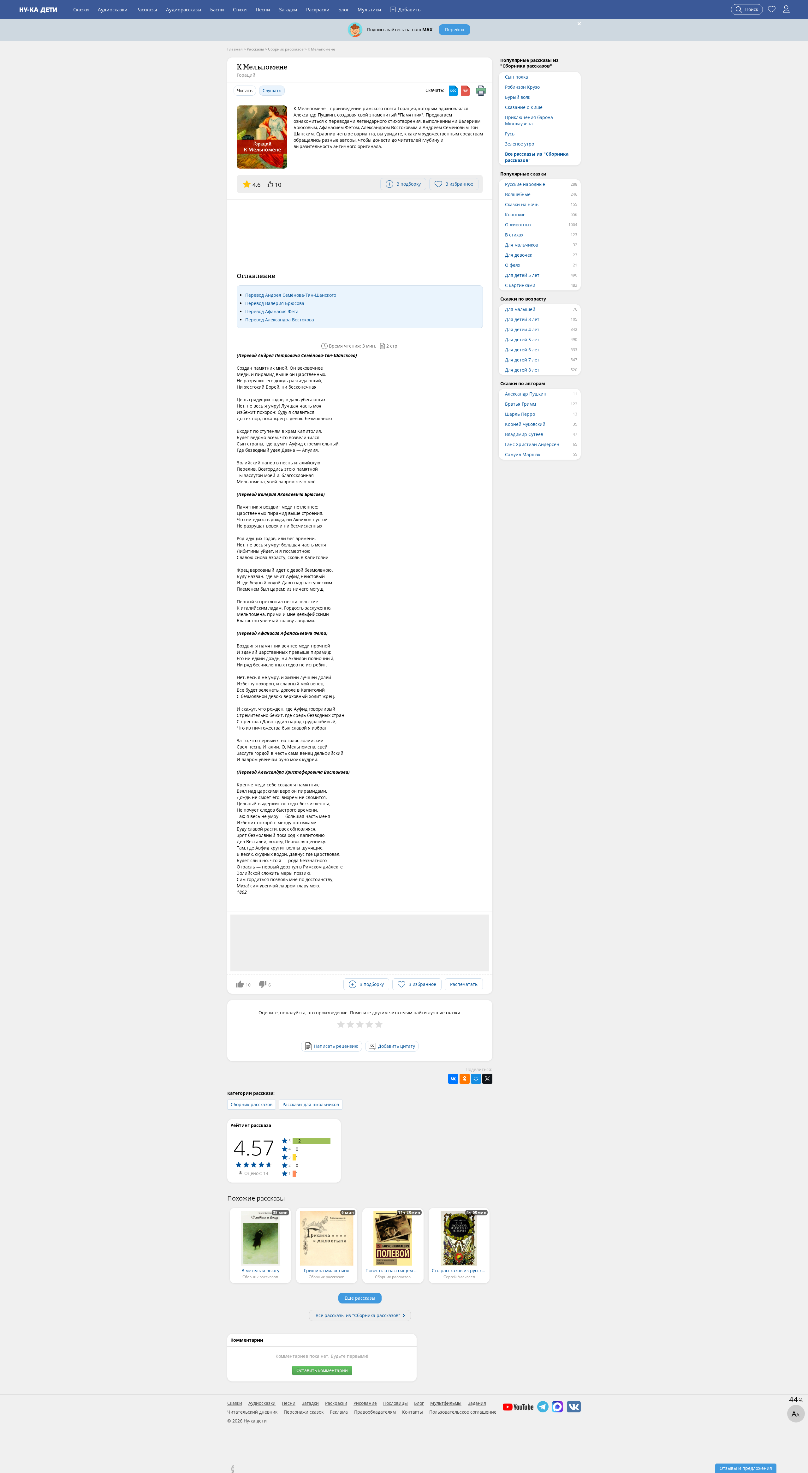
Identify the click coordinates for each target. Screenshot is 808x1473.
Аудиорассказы (183, 9)
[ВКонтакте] (453, 1079)
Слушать (272, 90)
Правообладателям (375, 1412)
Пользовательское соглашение (462, 1412)
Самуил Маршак (522, 454)
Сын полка (516, 77)
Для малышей (520, 309)
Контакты (412, 1412)
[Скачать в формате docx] (453, 91)
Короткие (515, 215)
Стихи (240, 9)
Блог (343, 9)
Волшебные (518, 194)
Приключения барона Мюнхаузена (529, 120)
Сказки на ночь (521, 204)
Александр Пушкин (525, 394)
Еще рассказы (360, 1298)
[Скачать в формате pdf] (465, 91)
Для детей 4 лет (522, 329)
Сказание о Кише (524, 107)
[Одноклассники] (465, 1079)
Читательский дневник (252, 1412)
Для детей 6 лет (522, 350)
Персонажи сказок (304, 1412)
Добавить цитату (396, 1046)
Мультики (369, 9)
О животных (518, 225)
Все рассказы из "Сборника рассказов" (358, 1315)
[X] (487, 1079)
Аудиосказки (113, 9)
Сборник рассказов (251, 1104)
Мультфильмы (445, 1403)
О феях (512, 265)
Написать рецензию (336, 1046)
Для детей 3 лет (522, 319)
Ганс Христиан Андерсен (532, 444)
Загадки (288, 9)
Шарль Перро (520, 414)
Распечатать (464, 984)
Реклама (339, 1412)
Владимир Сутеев (524, 434)
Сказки (81, 9)
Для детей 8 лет (522, 370)
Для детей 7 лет (522, 360)
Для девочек (518, 255)
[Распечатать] (481, 91)
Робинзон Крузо (522, 87)
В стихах (514, 235)
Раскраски (318, 9)
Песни (263, 9)
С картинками (520, 285)
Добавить (406, 9)
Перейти (454, 30)
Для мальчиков (521, 245)
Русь (509, 134)
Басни (217, 9)
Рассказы (146, 9)
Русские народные (525, 184)
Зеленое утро (519, 144)
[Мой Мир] (476, 1079)
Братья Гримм (520, 404)
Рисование (365, 1403)
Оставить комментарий (322, 1370)
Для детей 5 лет (522, 275)
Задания (477, 1403)
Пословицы (395, 1403)
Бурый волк (517, 97)
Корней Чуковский (525, 424)
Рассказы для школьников (310, 1104)
